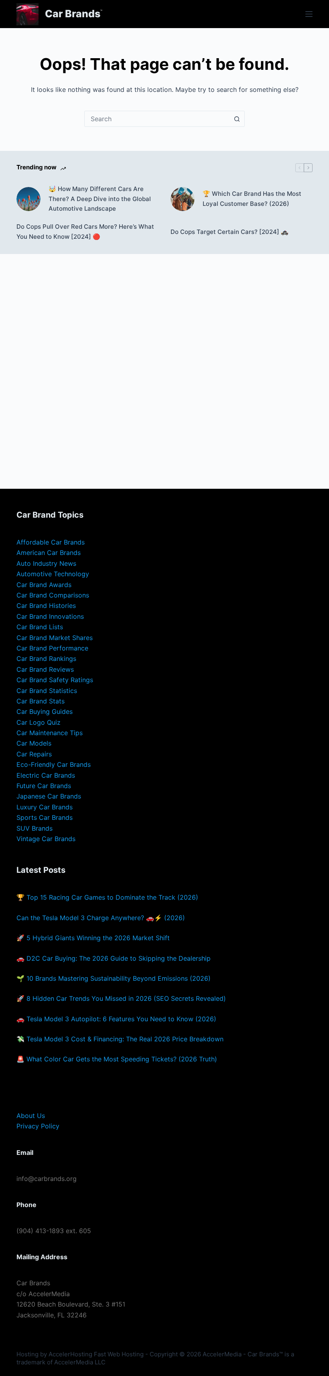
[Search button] (236, 118)
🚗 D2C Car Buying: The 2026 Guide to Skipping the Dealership (113, 958)
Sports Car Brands (44, 817)
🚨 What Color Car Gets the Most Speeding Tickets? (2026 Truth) (116, 1059)
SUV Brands (34, 828)
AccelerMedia (222, 1354)
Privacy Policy (37, 1126)
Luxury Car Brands (44, 807)
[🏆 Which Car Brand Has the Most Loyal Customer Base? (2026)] (183, 199)
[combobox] (157, 119)
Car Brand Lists (39, 627)
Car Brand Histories (46, 606)
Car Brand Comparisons (52, 595)
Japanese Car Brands (48, 796)
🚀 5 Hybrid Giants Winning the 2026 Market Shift (93, 938)
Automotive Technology (52, 574)
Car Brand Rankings (46, 658)
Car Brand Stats (40, 701)
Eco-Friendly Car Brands (53, 764)
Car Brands (72, 14)
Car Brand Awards (43, 585)
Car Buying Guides (44, 711)
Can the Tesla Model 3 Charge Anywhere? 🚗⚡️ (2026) (100, 918)
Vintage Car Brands (45, 839)
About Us (30, 1116)
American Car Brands (48, 553)
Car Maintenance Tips (49, 733)
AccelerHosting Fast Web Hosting (96, 1354)
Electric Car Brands (45, 775)
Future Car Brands (43, 786)
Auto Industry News (46, 563)
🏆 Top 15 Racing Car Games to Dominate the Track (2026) (107, 897)
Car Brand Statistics (46, 691)
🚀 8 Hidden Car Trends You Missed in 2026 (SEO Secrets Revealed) (121, 998)
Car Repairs (34, 754)
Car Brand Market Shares (54, 638)
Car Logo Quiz (38, 722)
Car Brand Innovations (50, 616)
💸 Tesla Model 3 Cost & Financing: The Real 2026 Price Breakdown (119, 1039)
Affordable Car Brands (50, 542)
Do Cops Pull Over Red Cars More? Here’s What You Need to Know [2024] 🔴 (85, 231)
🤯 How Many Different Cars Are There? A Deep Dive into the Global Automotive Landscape (100, 199)
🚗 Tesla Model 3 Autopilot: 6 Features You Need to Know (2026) (116, 1019)
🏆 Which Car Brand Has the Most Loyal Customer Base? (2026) (252, 198)
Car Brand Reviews (45, 669)
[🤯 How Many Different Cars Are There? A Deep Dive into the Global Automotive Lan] (28, 199)
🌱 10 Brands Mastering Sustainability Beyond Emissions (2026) (113, 978)
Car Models (33, 743)
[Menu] (309, 14)
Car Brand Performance (52, 648)
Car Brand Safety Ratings (54, 680)
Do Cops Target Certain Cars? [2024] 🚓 (229, 232)
